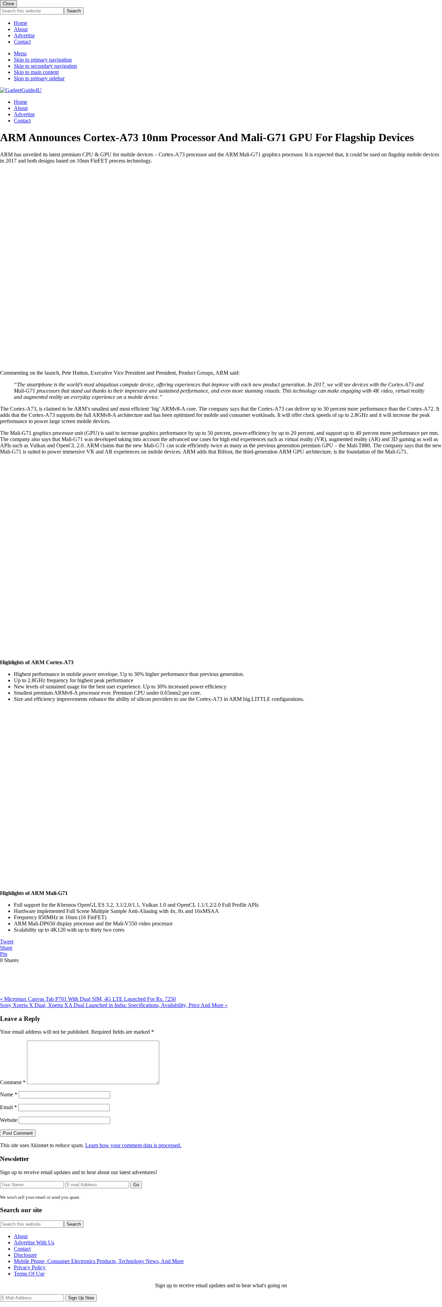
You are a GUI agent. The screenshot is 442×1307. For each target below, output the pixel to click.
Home (20, 23)
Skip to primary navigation (43, 60)
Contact (22, 42)
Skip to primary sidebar (39, 78)
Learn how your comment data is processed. (133, 1145)
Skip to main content (36, 72)
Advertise (24, 35)
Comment (13, 1082)
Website (8, 1120)
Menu (20, 53)
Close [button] (8, 3)
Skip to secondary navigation (45, 66)
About (21, 29)
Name (8, 1094)
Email (8, 1107)
